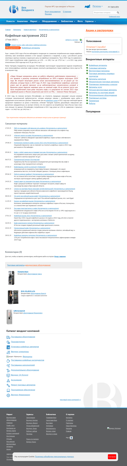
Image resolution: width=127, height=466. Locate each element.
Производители (18, 341)
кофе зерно (29, 45)
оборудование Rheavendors (32, 313)
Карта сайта (115, 7)
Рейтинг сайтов (31, 431)
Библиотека (67, 21)
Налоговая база (51, 420)
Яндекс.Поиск (31, 442)
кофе (23, 45)
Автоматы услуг (95, 87)
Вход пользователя (53, 11)
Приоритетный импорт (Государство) (27, 159)
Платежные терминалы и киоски (103, 84)
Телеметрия (94, 100)
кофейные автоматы (39, 45)
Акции (8, 449)
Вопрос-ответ (51, 431)
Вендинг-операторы (20, 351)
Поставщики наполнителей (23, 365)
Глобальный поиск (114, 16)
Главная (8, 29)
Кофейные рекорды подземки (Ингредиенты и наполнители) (35, 235)
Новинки (9, 423)
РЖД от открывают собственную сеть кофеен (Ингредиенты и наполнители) (40, 128)
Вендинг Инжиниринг (20, 394)
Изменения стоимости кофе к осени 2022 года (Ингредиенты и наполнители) (41, 143)
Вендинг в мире (51, 434)
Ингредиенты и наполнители (49, 29)
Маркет (34, 21)
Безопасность (51, 428)
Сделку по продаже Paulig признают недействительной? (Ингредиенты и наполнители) (44, 189)
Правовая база (51, 417)
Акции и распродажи (99, 30)
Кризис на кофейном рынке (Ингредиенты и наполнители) (34, 201)
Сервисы (89, 21)
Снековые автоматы (97, 68)
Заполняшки (30, 417)
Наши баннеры (71, 426)
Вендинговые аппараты (100, 59)
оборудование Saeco (34, 274)
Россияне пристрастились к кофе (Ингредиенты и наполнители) (36, 208)
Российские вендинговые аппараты (11, 444)
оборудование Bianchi (38, 293)
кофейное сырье (52, 100)
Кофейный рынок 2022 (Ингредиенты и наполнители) (33, 216)
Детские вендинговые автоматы (103, 90)
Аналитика (22, 21)
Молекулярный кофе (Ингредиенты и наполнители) (32, 228)
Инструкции (10, 436)
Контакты (69, 417)
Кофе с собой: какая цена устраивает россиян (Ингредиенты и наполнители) (40, 152)
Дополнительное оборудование (25, 370)
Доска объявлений (32, 426)
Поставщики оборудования (23, 336)
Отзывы (9, 439)
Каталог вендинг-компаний (22, 331)
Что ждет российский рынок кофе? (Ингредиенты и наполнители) (37, 196)
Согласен (112, 456)
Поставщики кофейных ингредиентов (27, 360)
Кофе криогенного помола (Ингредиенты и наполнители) (34, 223)
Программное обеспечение (23, 389)
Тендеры (29, 434)
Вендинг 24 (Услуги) (19, 375)
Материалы (17, 29)
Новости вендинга (30, 29)
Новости (10, 21)
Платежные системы (98, 98)
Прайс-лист (10, 425)
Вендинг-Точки (31, 428)
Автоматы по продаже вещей (101, 92)
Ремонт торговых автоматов (23, 385)
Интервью (49, 426)
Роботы (92, 103)
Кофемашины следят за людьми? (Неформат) (30, 167)
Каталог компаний (12, 433)
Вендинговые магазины (99, 70)
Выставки (49, 423)
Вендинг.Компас (32, 420)
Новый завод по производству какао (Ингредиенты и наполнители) (37, 181)
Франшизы (27, 356)
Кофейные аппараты (31, 47)
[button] (60, 256)
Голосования (93, 41)
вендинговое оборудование (38, 265)
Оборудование (49, 21)
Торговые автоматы (15, 265)
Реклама (48, 14)
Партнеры (69, 423)
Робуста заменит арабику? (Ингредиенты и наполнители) (34, 174)
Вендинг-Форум (32, 423)
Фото (80, 21)
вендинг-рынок (16, 45)
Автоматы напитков (97, 79)
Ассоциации (16, 380)
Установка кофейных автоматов (25, 346)
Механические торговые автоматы (104, 81)
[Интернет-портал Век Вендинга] (25, 9)
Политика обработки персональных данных (54, 456)
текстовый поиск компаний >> (70, 399)
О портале (67, 11)
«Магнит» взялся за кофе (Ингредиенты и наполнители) (33, 135)
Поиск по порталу (32, 439)
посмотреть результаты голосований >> (105, 51)
